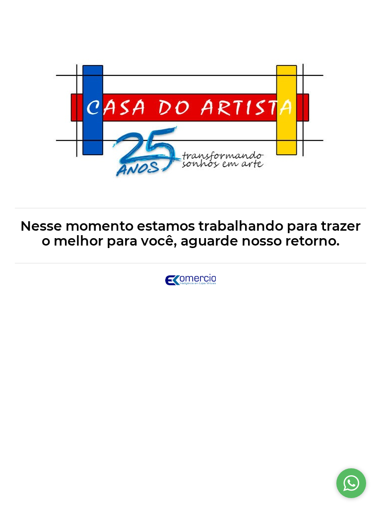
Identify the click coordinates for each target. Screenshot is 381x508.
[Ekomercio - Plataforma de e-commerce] (190, 279)
